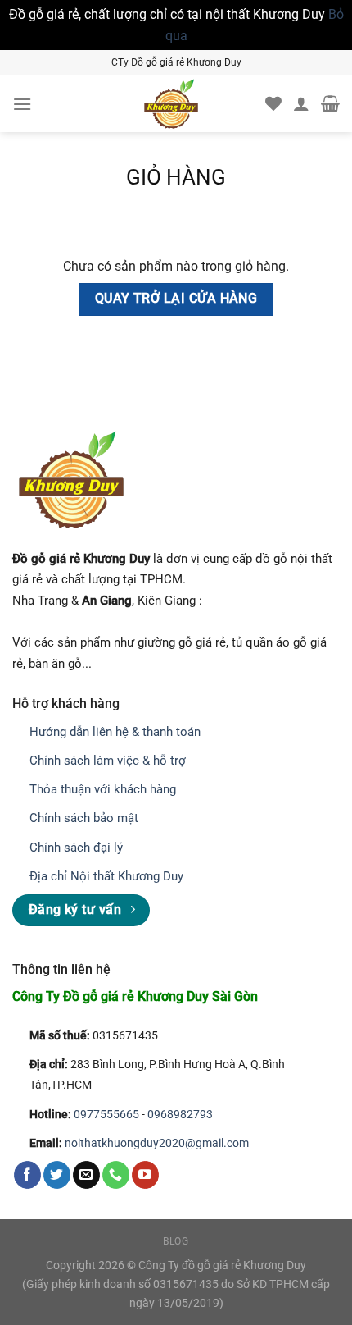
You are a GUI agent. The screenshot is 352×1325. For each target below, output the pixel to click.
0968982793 (180, 1115)
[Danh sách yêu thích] (273, 103)
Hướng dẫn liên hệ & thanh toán (115, 731)
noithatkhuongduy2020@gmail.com (157, 1143)
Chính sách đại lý (76, 847)
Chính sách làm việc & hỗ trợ (107, 760)
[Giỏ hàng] (330, 103)
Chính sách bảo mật (83, 818)
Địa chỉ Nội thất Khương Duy (106, 876)
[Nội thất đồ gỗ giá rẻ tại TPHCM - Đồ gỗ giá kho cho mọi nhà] (171, 103)
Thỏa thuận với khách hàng (102, 789)
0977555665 (106, 1115)
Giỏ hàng (176, 177)
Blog (175, 1241)
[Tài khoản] (301, 103)
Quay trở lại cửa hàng (176, 298)
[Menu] (22, 104)
